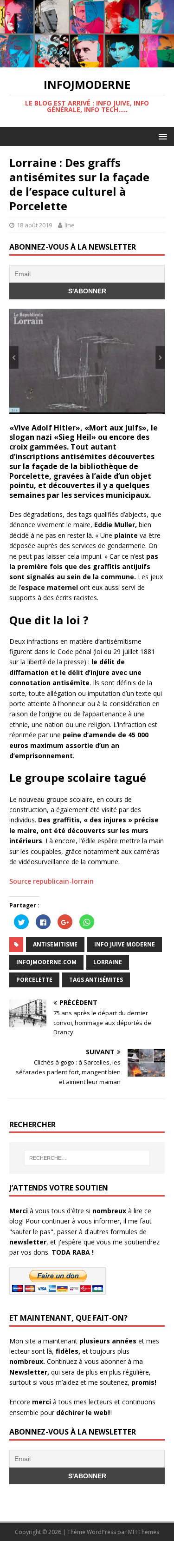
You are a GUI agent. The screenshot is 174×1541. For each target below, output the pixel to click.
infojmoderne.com (46, 962)
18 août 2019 (34, 225)
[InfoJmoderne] (87, 62)
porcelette (34, 980)
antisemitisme (55, 944)
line (69, 225)
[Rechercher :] (87, 1158)
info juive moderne (124, 944)
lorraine (107, 962)
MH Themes (143, 1532)
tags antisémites (96, 980)
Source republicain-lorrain (51, 881)
